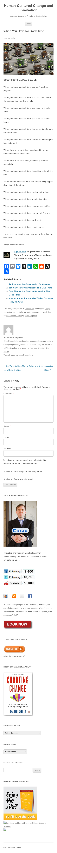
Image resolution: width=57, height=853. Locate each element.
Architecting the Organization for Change (29, 284)
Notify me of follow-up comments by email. (23, 471)
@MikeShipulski (10, 348)
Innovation (8, 312)
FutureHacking (10, 556)
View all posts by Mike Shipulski (18, 355)
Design (47, 309)
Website (7, 448)
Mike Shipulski (31, 316)
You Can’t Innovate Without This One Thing (30, 288)
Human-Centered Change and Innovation (28, 8)
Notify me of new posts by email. (18, 479)
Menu (29, 24)
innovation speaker (38, 556)
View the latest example (14, 656)
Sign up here (20, 251)
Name (7, 426)
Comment (9, 393)
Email (7, 437)
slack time (47, 312)
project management (33, 312)
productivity (18, 312)
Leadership (29, 309)
